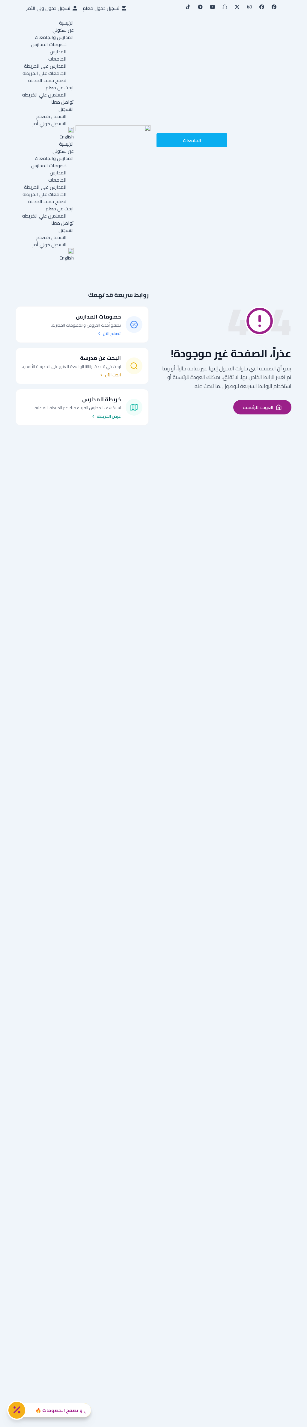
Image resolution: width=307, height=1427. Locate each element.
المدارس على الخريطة (45, 65)
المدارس (58, 51)
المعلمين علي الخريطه (44, 94)
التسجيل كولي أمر (49, 123)
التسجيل (66, 109)
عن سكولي (63, 29)
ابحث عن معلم (60, 87)
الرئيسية (66, 22)
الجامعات (57, 58)
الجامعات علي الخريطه (44, 73)
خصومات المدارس (49, 44)
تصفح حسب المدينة (47, 80)
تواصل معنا (62, 101)
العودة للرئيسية (258, 407)
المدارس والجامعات (54, 37)
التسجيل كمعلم (51, 116)
